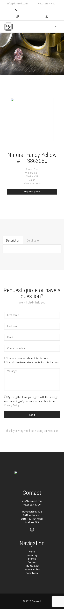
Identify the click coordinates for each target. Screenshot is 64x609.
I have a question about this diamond (27, 358)
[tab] (13, 240)
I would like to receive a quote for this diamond (33, 362)
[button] (32, 192)
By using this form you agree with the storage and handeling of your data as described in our (31, 401)
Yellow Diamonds (32, 183)
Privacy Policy (11, 405)
